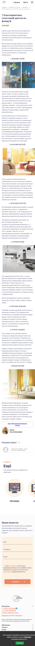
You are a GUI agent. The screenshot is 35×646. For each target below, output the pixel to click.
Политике (27, 637)
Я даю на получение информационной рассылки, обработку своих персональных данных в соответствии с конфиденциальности (17, 569)
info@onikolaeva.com (10, 613)
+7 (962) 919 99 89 (9, 608)
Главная (4, 7)
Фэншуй (25, 7)
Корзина (17, 2)
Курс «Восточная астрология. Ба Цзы (17, 424)
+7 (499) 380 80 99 (9, 610)
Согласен (19, 643)
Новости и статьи (14, 7)
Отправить (16, 582)
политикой (7, 572)
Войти (25, 2)
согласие (13, 566)
